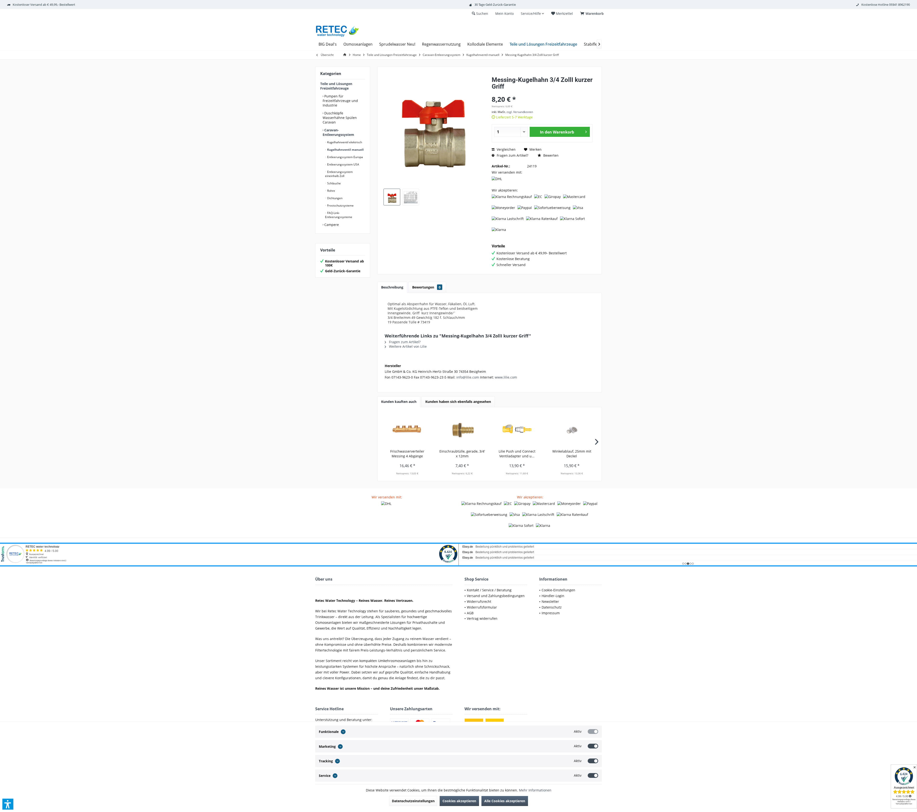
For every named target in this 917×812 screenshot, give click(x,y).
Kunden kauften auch (398, 401)
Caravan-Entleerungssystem (338, 132)
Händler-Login (553, 595)
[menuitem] (592, 13)
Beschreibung (392, 287)
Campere (331, 224)
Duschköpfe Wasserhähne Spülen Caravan (340, 117)
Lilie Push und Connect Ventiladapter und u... (517, 453)
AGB (470, 613)
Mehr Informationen (535, 790)
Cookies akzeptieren (459, 801)
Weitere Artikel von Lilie (407, 346)
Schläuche (333, 183)
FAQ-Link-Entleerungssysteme (338, 215)
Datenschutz (552, 607)
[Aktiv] (593, 731)
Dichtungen (334, 198)
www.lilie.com (506, 377)
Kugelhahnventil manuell (345, 150)
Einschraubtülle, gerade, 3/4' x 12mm (462, 453)
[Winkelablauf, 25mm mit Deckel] (572, 430)
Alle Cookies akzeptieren (504, 801)
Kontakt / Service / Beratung (489, 590)
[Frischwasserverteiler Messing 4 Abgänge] (407, 430)
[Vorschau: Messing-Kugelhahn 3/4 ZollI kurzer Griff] (392, 197)
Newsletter (550, 601)
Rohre (330, 191)
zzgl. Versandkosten (519, 112)
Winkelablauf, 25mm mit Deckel (571, 453)
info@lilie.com (467, 377)
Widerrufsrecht (479, 601)
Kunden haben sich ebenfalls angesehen (458, 401)
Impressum (551, 613)
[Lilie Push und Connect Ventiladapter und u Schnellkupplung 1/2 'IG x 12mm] (517, 430)
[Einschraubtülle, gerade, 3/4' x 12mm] (462, 430)
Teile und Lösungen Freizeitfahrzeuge (336, 86)
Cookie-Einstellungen (558, 590)
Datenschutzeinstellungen (413, 801)
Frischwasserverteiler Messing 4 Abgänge (407, 453)
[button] (7, 804)
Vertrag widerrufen (482, 618)
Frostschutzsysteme (340, 205)
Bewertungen (426, 287)
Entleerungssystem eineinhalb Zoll (339, 174)
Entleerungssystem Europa (344, 157)
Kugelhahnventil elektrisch (344, 142)
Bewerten (550, 155)
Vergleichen (506, 149)
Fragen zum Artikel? (512, 155)
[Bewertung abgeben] (542, 93)
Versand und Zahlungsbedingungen (496, 595)
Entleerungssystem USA (342, 164)
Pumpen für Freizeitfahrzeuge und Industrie (340, 100)
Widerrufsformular (482, 607)
